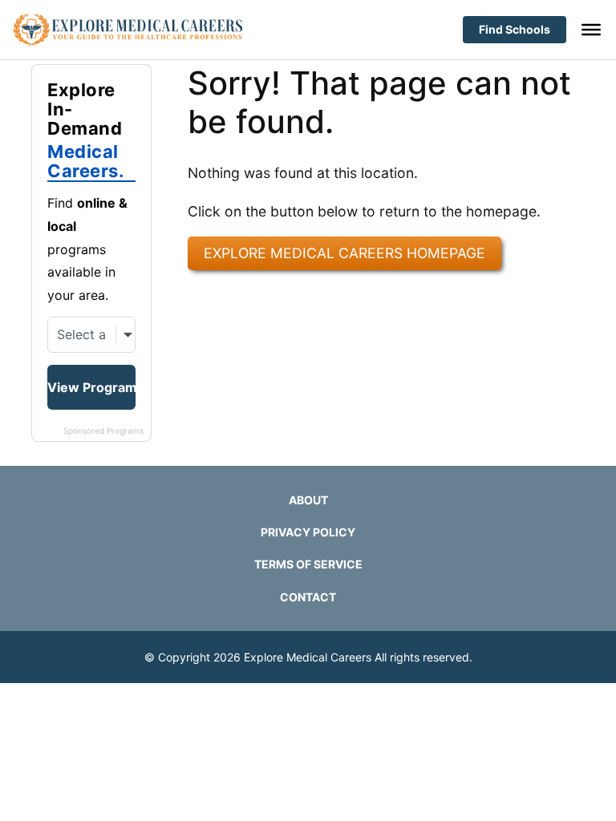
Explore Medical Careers (307, 657)
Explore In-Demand (85, 130)
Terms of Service (308, 564)
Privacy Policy (308, 532)
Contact (308, 597)
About (308, 500)
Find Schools (514, 29)
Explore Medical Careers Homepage (344, 253)
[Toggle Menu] (591, 29)
